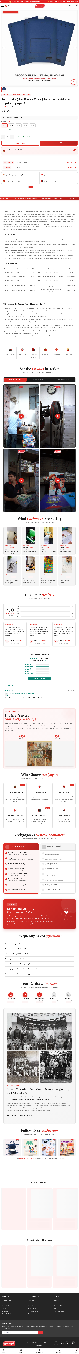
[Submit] (40, 1332)
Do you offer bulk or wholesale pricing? (39, 964)
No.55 (18, 125)
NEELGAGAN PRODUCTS (39, 379)
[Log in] (70, 6)
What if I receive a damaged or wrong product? (39, 974)
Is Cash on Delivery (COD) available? (39, 954)
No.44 (11, 125)
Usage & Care (20, 206)
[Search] (9, 6)
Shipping (31, 206)
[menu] (2, 6)
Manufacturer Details (44, 206)
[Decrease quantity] (3, 137)
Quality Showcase (64, 379)
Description (9, 206)
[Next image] (75, 47)
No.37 (4, 125)
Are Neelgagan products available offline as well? (39, 969)
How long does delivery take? (39, 959)
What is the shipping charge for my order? (39, 944)
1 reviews (16, 107)
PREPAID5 (7, 167)
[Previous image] (3, 47)
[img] (9, 691)
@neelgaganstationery (26, 1158)
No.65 (32, 125)
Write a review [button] (39, 678)
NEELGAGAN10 (8, 162)
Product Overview (15, 379)
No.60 (25, 125)
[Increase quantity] (12, 137)
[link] (28, 1220)
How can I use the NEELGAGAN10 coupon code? (39, 949)
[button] (29, 666)
